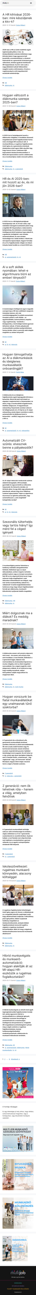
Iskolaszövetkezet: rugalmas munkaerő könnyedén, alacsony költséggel (17, 872)
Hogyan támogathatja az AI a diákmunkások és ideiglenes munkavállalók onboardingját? (17, 361)
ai (5, 257)
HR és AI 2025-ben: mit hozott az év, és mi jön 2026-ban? (18, 182)
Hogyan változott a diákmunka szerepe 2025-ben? (16, 98)
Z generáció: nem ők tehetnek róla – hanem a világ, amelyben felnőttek (18, 791)
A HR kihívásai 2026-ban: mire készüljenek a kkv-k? (17, 18)
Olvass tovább (7, 77)
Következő (15, 1059)
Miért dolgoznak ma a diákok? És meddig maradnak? (17, 616)
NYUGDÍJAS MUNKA (18, 1286)
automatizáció (11, 257)
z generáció (19, 169)
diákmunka (8, 85)
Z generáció (9, 773)
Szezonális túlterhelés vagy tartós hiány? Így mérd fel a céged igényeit (18, 527)
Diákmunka (8, 166)
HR (6, 83)
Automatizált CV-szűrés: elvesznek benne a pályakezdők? (18, 444)
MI (5, 342)
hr (13, 85)
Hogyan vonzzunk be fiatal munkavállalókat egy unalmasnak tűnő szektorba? (17, 702)
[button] (31, 3)
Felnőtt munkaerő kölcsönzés (18, 1289)
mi (20, 257)
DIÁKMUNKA (18, 1283)
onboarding (25, 430)
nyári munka (19, 687)
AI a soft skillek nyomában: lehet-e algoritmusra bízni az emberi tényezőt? (17, 272)
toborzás (14, 344)
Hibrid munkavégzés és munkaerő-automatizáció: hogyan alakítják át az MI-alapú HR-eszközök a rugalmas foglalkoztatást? (17, 966)
